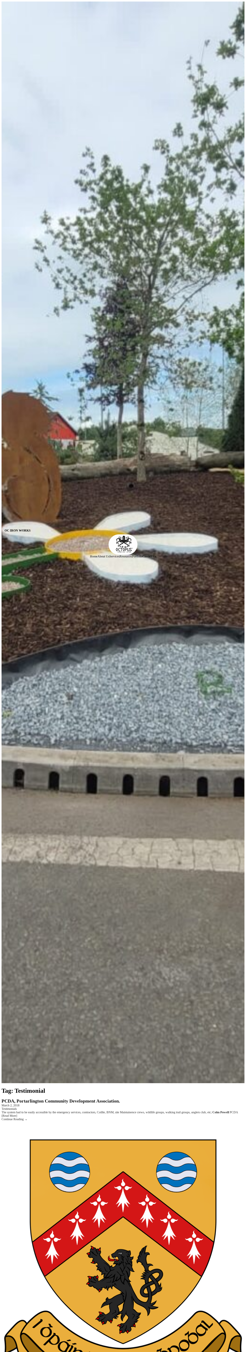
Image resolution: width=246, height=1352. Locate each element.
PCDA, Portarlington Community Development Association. (61, 1101)
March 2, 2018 (10, 1105)
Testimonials (9, 1108)
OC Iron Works (18, 530)
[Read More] (9, 1115)
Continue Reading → (14, 1119)
